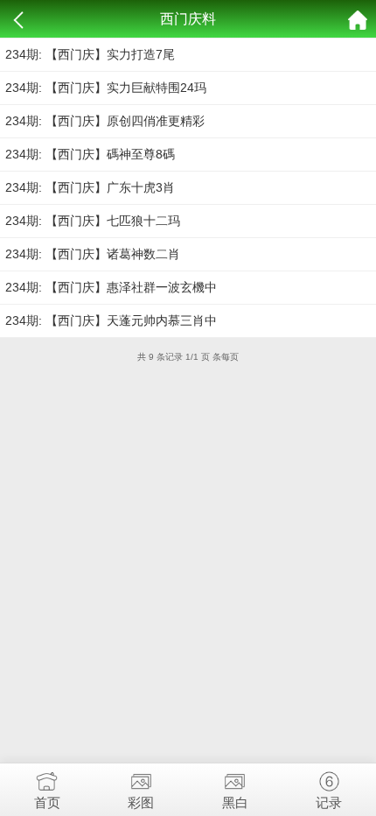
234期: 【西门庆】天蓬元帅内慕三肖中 (111, 320)
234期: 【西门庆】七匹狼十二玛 (92, 221)
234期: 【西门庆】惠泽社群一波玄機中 (111, 287)
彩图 (141, 802)
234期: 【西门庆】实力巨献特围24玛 (105, 88)
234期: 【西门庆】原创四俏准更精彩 (105, 121)
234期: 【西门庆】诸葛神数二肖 (92, 254)
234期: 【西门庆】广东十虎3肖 (90, 187)
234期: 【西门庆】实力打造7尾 (90, 54)
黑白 (235, 802)
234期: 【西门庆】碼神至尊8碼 (90, 154)
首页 (47, 802)
